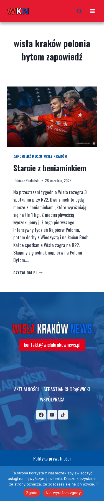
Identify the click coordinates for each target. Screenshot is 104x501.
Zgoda (31, 492)
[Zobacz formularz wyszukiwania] (79, 11)
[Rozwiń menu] (92, 11)
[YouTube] (52, 414)
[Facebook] (41, 414)
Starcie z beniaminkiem (50, 168)
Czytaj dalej (28, 272)
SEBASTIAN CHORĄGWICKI (67, 389)
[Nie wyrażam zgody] (97, 483)
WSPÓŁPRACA (52, 399)
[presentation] (52, 117)
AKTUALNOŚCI (26, 389)
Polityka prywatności (52, 458)
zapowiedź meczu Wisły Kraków (40, 156)
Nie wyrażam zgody (63, 492)
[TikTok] (63, 414)
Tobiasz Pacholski (26, 180)
